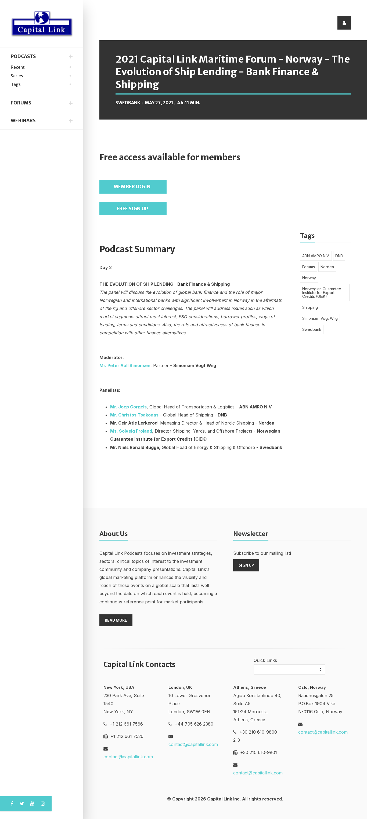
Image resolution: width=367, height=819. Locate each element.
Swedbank (128, 102)
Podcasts (23, 56)
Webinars (23, 121)
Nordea (327, 266)
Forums (21, 103)
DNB (339, 255)
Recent (18, 67)
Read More (116, 620)
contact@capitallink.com (128, 756)
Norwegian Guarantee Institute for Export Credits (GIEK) (321, 293)
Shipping (310, 307)
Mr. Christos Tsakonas (134, 415)
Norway (309, 278)
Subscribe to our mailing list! (262, 553)
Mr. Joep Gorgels (128, 407)
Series (17, 76)
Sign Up (246, 565)
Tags (16, 84)
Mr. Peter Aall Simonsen (124, 365)
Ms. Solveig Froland (131, 431)
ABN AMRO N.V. (316, 255)
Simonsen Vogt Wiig (320, 318)
